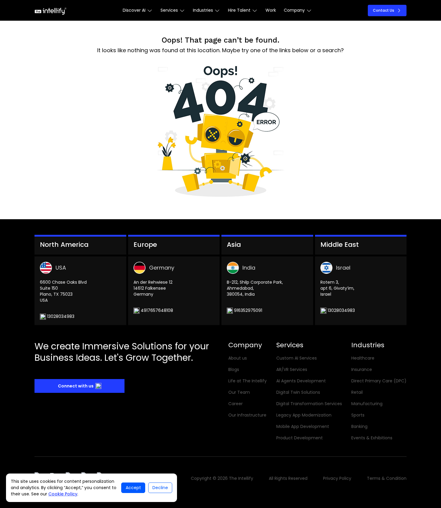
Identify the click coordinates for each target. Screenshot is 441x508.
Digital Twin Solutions (298, 392)
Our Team (239, 392)
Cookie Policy (62, 494)
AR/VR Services (291, 369)
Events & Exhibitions (371, 438)
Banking (359, 426)
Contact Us (383, 10)
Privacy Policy (337, 478)
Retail (357, 392)
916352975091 (247, 310)
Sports (357, 415)
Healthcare (362, 358)
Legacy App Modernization (304, 415)
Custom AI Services (296, 358)
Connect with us (76, 386)
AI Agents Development (301, 381)
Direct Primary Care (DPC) (378, 381)
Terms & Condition (386, 478)
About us (237, 358)
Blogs (233, 369)
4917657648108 (156, 310)
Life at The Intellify (247, 381)
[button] (137, 10)
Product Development (299, 438)
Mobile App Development (302, 426)
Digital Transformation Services (309, 404)
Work (271, 10)
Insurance (361, 369)
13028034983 (60, 316)
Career (235, 404)
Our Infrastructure (247, 415)
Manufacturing (366, 404)
